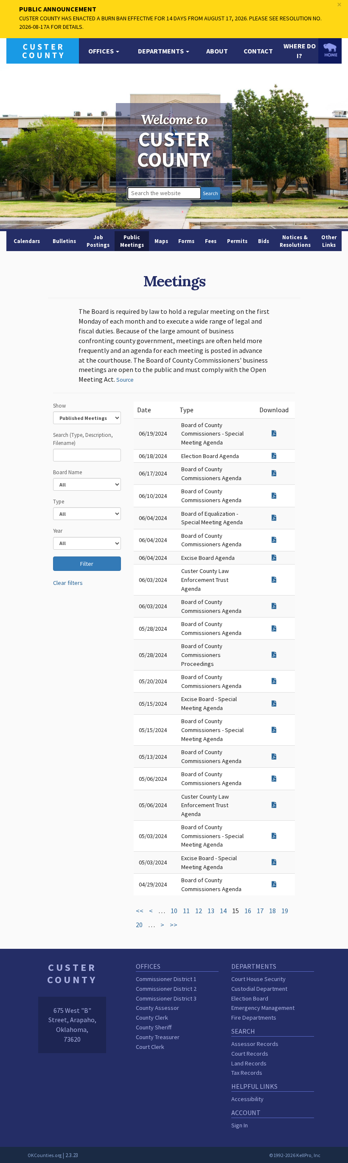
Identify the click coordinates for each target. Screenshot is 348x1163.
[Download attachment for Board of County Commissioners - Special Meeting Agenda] (274, 433)
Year (57, 530)
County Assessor (157, 1008)
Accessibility (247, 1099)
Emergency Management (263, 1008)
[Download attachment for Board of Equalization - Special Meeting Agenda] (274, 518)
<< (139, 910)
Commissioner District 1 (166, 979)
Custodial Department (259, 988)
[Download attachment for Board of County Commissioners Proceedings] (274, 655)
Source (125, 379)
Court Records (249, 1053)
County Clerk (152, 1017)
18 (272, 910)
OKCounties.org (45, 1155)
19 (284, 910)
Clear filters (68, 583)
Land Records (249, 1063)
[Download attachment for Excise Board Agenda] (274, 558)
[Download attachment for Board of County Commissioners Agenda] (274, 473)
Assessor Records (254, 1044)
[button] (104, 51)
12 (198, 910)
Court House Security (258, 979)
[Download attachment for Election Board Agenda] (274, 456)
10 (174, 910)
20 (139, 924)
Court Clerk (150, 1047)
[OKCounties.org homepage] (330, 50)
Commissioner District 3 (166, 998)
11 (186, 910)
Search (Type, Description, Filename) (83, 438)
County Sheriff (153, 1027)
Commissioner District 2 (166, 988)
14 (223, 910)
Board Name (67, 472)
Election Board (249, 998)
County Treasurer (158, 1037)
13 (211, 910)
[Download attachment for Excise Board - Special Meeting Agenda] (274, 703)
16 (247, 910)
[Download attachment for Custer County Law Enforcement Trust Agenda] (274, 580)
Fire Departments (253, 1017)
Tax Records (246, 1072)
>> (173, 924)
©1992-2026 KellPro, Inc (294, 1155)
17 (260, 910)
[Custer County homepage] (42, 50)
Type (58, 501)
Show (59, 405)
